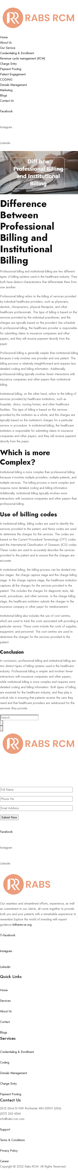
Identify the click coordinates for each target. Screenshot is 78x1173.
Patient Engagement (13, 74)
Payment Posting (10, 69)
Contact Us (7, 101)
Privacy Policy (9, 1150)
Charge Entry (8, 64)
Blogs (3, 95)
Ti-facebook (7, 935)
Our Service (7, 48)
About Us (6, 42)
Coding (4, 1062)
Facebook (6, 111)
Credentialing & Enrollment (17, 53)
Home (4, 37)
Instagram (6, 951)
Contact (5, 1022)
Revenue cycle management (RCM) (22, 58)
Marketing (6, 90)
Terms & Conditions (12, 1140)
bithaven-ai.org (22, 924)
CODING (6, 79)
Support (5, 1129)
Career (4, 1161)
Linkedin (5, 967)
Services (5, 1001)
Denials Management (13, 85)
